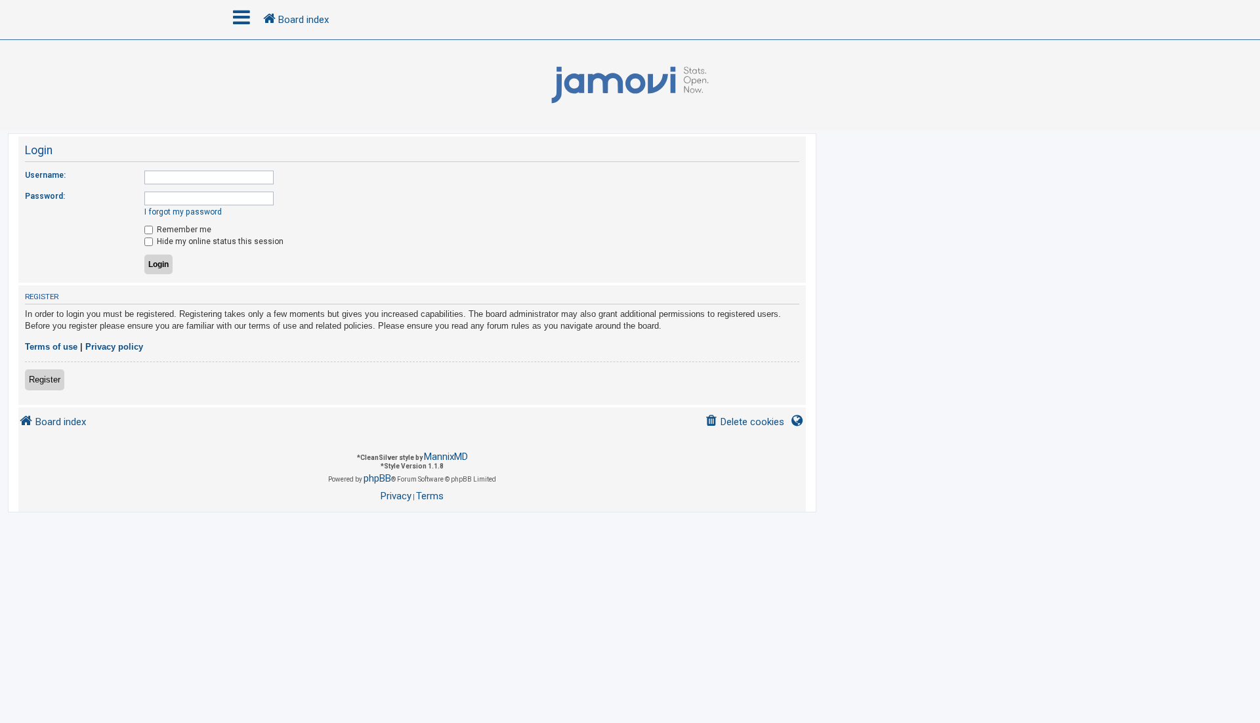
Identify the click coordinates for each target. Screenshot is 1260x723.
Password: (45, 196)
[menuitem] (744, 422)
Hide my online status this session (219, 241)
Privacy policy (114, 347)
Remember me (183, 229)
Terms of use (51, 347)
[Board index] (630, 85)
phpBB (377, 478)
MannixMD (446, 457)
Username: (45, 175)
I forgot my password (183, 212)
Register (44, 379)
